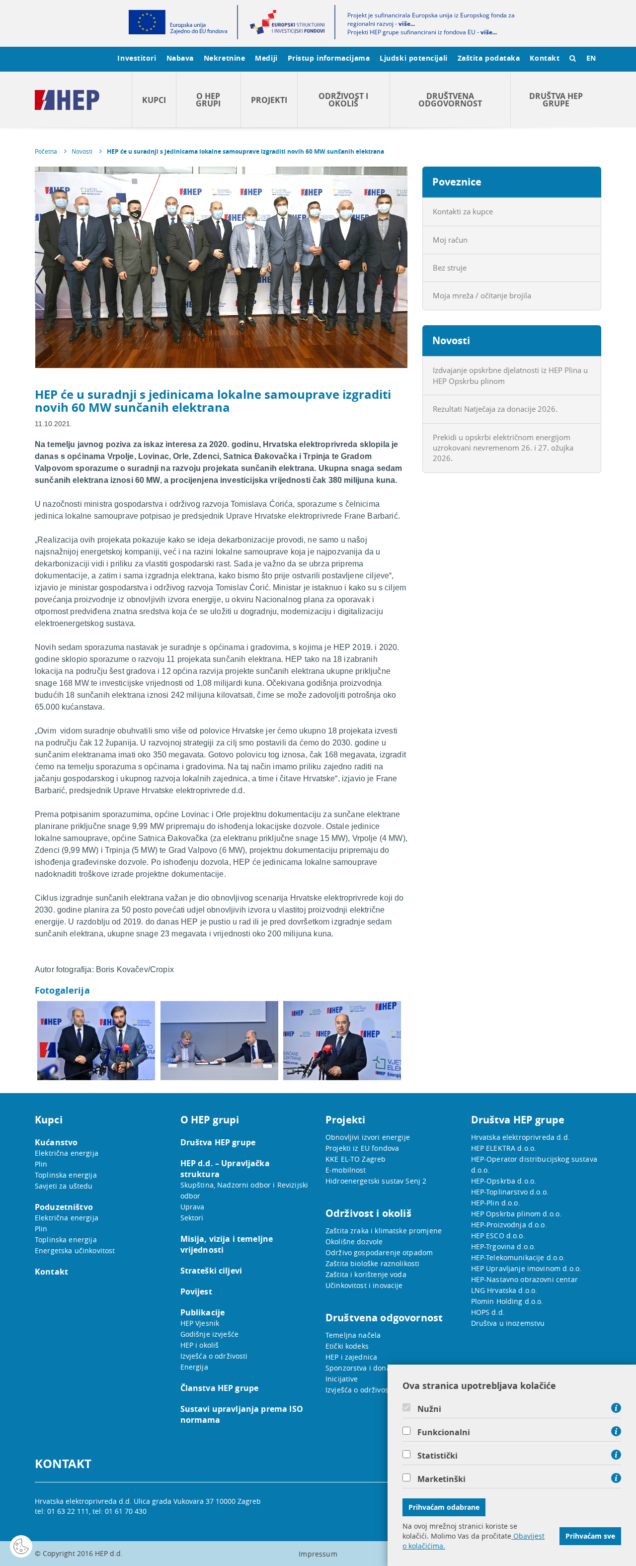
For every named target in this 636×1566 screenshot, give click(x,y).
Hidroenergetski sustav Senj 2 (375, 1181)
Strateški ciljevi (211, 1270)
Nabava (180, 58)
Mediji (266, 58)
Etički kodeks (347, 1346)
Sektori (192, 1217)
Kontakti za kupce (463, 211)
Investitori (136, 58)
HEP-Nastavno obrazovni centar (524, 1279)
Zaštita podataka (489, 58)
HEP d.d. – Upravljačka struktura (225, 1169)
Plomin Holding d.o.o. (507, 1301)
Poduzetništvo (64, 1206)
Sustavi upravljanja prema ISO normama (241, 1414)
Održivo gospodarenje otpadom (379, 1252)
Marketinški (441, 1479)
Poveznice (456, 181)
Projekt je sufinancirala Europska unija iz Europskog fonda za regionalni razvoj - (431, 19)
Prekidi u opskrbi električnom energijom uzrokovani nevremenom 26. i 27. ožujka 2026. (503, 447)
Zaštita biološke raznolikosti (372, 1263)
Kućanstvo (56, 1142)
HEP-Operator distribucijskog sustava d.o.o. (534, 1164)
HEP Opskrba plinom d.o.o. (516, 1213)
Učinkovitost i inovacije (364, 1285)
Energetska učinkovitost (75, 1250)
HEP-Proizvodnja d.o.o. (509, 1224)
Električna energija (66, 1153)
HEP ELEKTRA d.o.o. (504, 1148)
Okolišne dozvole (354, 1241)
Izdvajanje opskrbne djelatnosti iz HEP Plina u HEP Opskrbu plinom (510, 375)
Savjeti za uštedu (64, 1186)
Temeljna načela (353, 1335)
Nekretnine (224, 58)
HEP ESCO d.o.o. (498, 1235)
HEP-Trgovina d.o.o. (503, 1246)
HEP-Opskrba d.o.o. (504, 1181)
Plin (41, 1164)
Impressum (318, 1554)
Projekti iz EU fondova (362, 1148)
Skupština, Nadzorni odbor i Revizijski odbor (244, 1190)
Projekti (269, 99)
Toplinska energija (66, 1175)
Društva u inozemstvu (508, 1323)
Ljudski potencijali (413, 58)
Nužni (429, 1409)
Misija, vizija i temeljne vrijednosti (226, 1244)
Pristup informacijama (329, 58)
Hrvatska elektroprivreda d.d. (520, 1137)
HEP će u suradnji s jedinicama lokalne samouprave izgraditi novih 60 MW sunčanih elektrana (245, 151)
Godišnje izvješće (209, 1334)
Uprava (192, 1206)
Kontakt (544, 58)
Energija (194, 1367)
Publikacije (202, 1312)
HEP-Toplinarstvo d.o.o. (510, 1192)
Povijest (196, 1291)
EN (591, 58)
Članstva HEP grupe (219, 1387)
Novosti (82, 151)
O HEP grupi (208, 100)
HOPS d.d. (488, 1312)
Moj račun (450, 240)
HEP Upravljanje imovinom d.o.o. (526, 1268)
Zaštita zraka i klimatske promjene (383, 1230)
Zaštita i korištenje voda (365, 1274)
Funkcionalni (443, 1432)
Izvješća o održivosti (214, 1356)
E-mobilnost (345, 1170)
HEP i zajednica (351, 1357)
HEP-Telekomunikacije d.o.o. (518, 1257)
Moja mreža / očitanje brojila (482, 295)
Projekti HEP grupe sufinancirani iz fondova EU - (422, 32)
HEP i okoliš (199, 1345)
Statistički (437, 1456)
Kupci (154, 99)
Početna (46, 151)
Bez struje (450, 268)
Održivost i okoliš (343, 100)
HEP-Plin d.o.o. (495, 1202)
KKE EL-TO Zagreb (355, 1159)
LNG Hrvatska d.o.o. (504, 1290)
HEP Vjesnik (200, 1323)
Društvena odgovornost (450, 100)
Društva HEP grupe (556, 100)
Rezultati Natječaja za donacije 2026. (495, 409)
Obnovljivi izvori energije (367, 1137)
